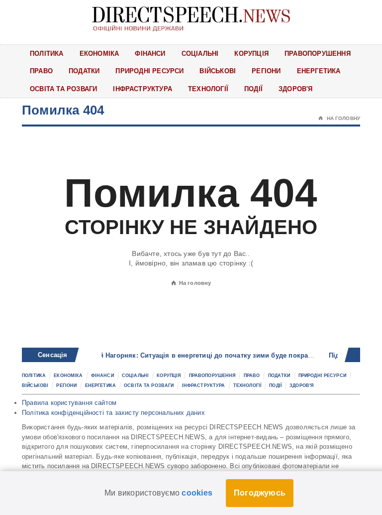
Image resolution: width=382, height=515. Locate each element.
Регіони (266, 71)
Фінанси (150, 53)
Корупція (251, 53)
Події (253, 89)
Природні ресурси (149, 71)
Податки (84, 71)
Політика (47, 53)
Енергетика (319, 71)
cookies (197, 493)
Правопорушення (318, 53)
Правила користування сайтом (69, 402)
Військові (217, 71)
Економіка (99, 53)
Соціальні (200, 53)
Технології (208, 89)
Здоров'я (296, 89)
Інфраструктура (142, 89)
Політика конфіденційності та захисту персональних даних (113, 412)
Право (41, 71)
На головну (339, 118)
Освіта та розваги (63, 89)
